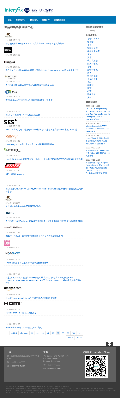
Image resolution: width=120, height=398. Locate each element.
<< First (14, 333)
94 (43, 333)
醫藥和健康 (92, 48)
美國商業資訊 (59, 19)
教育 (89, 91)
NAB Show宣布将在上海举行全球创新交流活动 (27, 263)
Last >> (79, 338)
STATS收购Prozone (15, 174)
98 (63, 333)
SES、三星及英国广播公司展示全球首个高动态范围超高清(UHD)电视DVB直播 (41, 129)
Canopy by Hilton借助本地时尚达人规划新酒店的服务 (30, 144)
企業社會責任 (93, 39)
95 (48, 333)
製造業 (90, 42)
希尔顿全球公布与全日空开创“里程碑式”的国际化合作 (30, 85)
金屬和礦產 (92, 79)
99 (68, 333)
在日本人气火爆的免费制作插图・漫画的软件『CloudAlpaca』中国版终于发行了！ (43, 70)
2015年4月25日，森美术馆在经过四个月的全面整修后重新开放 (34, 236)
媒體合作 (46, 19)
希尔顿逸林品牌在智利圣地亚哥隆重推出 (24, 206)
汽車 (89, 57)
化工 (89, 45)
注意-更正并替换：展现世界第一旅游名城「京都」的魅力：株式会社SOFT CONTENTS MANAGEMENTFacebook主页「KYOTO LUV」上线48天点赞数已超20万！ (44, 280)
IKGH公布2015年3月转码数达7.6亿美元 (24, 327)
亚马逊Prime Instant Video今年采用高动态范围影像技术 (31, 298)
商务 (89, 73)
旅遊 (89, 54)
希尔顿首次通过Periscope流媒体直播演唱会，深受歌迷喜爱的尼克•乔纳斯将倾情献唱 (44, 221)
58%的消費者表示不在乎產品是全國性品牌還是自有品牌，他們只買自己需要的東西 (97, 141)
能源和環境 (92, 63)
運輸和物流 (92, 70)
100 (73, 333)
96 (53, 333)
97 (58, 333)
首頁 (10, 19)
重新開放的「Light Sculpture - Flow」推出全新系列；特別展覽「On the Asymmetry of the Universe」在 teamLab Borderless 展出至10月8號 (97, 168)
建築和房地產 (93, 51)
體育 (89, 88)
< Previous (24, 333)
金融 (89, 82)
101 (80, 333)
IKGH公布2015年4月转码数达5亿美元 (23, 115)
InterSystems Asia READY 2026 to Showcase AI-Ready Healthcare (97, 128)
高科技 (90, 85)
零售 (89, 67)
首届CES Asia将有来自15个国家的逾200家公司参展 (29, 100)
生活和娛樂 (92, 60)
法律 (89, 97)
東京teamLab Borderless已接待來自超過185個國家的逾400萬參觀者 (98, 153)
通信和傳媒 (92, 76)
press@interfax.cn (18, 366)
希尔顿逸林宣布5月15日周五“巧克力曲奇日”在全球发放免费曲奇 (35, 43)
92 (32, 333)
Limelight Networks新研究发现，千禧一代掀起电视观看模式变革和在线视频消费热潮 (44, 159)
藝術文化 (91, 94)
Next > (70, 338)
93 (37, 333)
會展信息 (34, 19)
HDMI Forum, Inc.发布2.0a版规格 (21, 313)
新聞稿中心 (21, 19)
